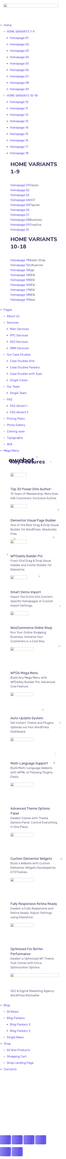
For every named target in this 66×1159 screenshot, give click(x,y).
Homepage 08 (19, 83)
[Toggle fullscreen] (17, 1139)
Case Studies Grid (22, 361)
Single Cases (18, 380)
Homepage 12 (19, 115)
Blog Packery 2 (20, 1024)
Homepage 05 (19, 63)
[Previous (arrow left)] (5, 1151)
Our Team (13, 386)
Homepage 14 (19, 127)
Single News (15, 1037)
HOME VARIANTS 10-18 (22, 95)
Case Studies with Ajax (26, 374)
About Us (13, 316)
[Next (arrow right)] (17, 1151)
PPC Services (19, 335)
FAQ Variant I (18, 406)
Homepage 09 (19, 89)
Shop (7, 1043)
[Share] (28, 1139)
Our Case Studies (19, 354)
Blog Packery (16, 1018)
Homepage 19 (19, 299)
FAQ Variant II (19, 412)
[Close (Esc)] (40, 1139)
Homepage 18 (19, 153)
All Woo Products (18, 1050)
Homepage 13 (19, 121)
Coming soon (16, 431)
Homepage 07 (19, 76)
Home (8, 25)
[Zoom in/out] (5, 1139)
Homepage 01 (19, 38)
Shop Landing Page (20, 1063)
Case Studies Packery (25, 367)
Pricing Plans (16, 418)
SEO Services (19, 342)
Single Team (18, 393)
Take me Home (11, 1133)
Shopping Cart (17, 1056)
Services (13, 322)
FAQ (9, 399)
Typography (15, 438)
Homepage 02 (19, 44)
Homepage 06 (19, 70)
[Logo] (31, 6)
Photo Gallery (16, 425)
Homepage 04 (19, 57)
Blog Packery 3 (20, 1031)
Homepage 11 (19, 108)
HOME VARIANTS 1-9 (21, 31)
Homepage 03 (19, 50)
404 (9, 444)
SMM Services (19, 348)
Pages (8, 310)
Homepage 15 (19, 134)
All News (13, 1011)
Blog (7, 1005)
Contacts (10, 1069)
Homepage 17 (19, 147)
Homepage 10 (19, 102)
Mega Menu (11, 450)
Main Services (19, 329)
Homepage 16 (19, 140)
